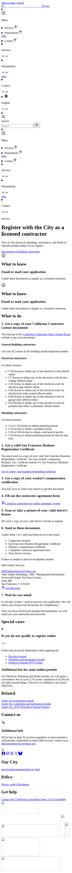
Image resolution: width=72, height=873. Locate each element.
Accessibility (59, 799)
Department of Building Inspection (20, 251)
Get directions (12, 588)
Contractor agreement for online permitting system (32, 503)
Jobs (3, 35)
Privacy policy (9, 784)
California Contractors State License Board (46, 334)
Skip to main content (12, 2)
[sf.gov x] (16, 754)
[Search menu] (36, 116)
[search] (37, 125)
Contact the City (10, 799)
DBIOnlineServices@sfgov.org (18, 571)
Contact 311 (45, 799)
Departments (18, 769)
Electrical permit (17, 656)
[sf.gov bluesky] (20, 754)
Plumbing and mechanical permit (26, 659)
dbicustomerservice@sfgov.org (18, 743)
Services (6, 769)
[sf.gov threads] (12, 754)
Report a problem (29, 799)
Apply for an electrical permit (17, 700)
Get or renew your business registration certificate (28, 471)
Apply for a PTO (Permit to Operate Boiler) (25, 707)
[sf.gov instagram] (8, 754)
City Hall (35, 769)
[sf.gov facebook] (3, 754)
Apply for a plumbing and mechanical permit (26, 703)
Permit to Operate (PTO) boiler (25, 662)
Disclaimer (23, 784)
